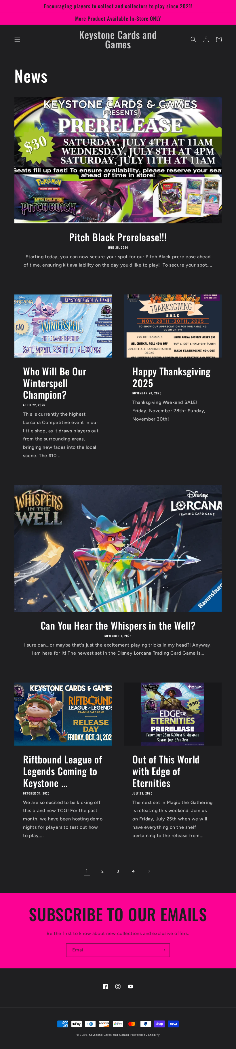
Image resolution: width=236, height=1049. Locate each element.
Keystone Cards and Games (109, 1035)
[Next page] (149, 871)
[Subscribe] (163, 950)
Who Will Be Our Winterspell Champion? (55, 382)
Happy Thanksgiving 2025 (171, 377)
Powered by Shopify (145, 1035)
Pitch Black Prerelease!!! (118, 237)
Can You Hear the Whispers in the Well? (118, 625)
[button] (17, 39)
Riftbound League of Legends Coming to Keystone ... (62, 770)
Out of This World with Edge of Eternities (166, 770)
